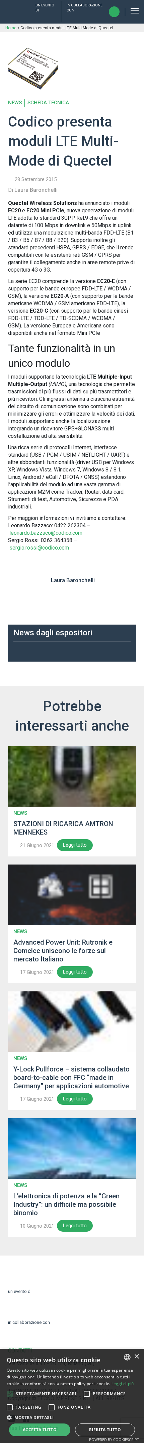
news (15, 102)
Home (10, 28)
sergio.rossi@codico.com (39, 547)
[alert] (72, 1396)
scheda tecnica (48, 102)
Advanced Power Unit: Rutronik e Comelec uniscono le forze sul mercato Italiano (63, 950)
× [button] (136, 1356)
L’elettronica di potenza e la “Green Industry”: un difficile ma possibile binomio (66, 1204)
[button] (9, 1394)
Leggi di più (123, 1383)
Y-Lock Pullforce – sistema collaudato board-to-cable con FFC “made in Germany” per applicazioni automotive (71, 1077)
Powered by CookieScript (114, 1439)
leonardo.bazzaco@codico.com (45, 533)
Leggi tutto (75, 845)
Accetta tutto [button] (40, 1430)
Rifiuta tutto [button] (105, 1430)
